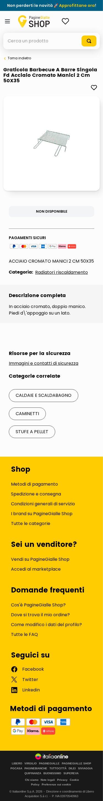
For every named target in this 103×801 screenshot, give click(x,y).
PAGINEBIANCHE (35, 768)
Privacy (62, 779)
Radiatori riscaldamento (61, 272)
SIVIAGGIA (85, 768)
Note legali (48, 779)
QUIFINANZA (32, 773)
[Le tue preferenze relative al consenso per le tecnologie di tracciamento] (93, 791)
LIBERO (17, 763)
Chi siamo (31, 779)
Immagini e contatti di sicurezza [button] (43, 363)
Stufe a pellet (32, 432)
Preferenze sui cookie (56, 784)
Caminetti (27, 413)
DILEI (72, 768)
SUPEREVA (71, 773)
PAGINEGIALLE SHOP (76, 763)
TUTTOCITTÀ (57, 768)
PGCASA (16, 768)
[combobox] (51, 41)
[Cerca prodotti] (89, 41)
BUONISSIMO (52, 773)
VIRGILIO (30, 763)
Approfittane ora (77, 5)
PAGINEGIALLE (49, 763)
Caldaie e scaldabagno (43, 395)
